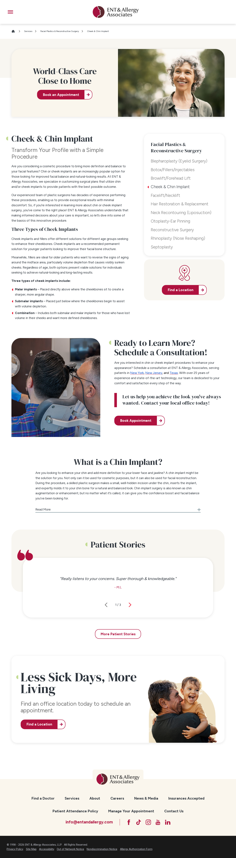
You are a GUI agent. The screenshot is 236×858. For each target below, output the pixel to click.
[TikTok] (138, 822)
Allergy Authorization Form (136, 849)
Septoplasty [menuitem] (162, 247)
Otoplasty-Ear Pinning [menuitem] (170, 221)
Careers (117, 798)
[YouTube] (158, 822)
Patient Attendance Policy (75, 811)
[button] (10, 12)
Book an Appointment (61, 95)
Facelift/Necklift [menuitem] (165, 195)
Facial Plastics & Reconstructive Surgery (59, 31)
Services (28, 31)
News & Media (146, 798)
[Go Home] (14, 31)
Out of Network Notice (70, 849)
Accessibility (46, 849)
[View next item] (130, 605)
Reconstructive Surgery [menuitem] (172, 229)
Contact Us (173, 811)
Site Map (31, 849)
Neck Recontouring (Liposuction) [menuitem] (181, 212)
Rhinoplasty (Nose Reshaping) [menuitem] (178, 238)
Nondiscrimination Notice (102, 849)
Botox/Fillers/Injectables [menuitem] (173, 169)
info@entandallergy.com (89, 822)
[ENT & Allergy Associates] (116, 12)
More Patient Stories (118, 634)
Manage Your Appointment (131, 811)
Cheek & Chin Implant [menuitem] (170, 186)
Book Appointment (135, 420)
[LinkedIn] (167, 822)
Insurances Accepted (186, 798)
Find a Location (39, 724)
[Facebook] (128, 822)
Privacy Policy (15, 849)
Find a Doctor (43, 798)
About (94, 798)
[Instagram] (148, 822)
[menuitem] (43, 798)
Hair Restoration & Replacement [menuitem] (179, 203)
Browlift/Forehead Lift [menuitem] (171, 178)
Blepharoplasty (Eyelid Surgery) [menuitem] (179, 161)
